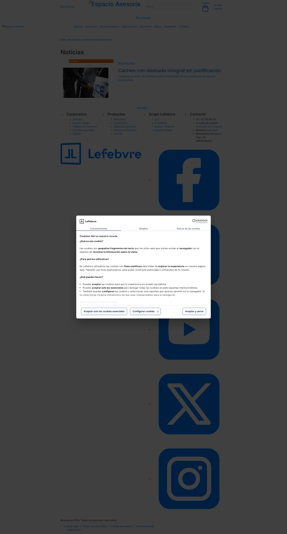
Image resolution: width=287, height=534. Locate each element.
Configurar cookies (144, 311)
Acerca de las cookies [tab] (188, 228)
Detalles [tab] (143, 228)
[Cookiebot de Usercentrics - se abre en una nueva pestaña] (194, 221)
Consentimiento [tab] (98, 228)
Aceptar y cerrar (194, 311)
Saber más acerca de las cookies (99, 302)
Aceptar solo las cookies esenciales (104, 311)
